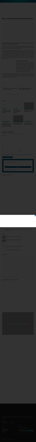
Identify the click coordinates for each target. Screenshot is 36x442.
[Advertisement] (18, 221)
